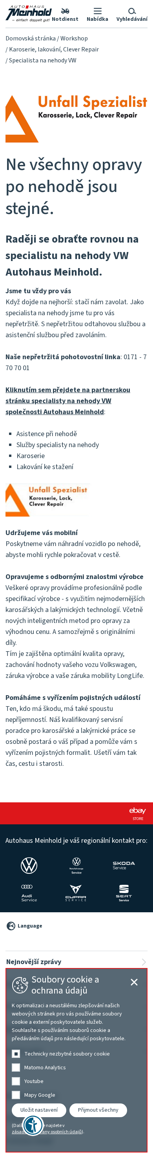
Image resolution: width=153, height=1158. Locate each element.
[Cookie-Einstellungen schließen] (134, 982)
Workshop (74, 38)
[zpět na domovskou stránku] (28, 13)
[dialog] (76, 1060)
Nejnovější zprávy (33, 962)
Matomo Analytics (45, 1068)
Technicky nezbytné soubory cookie (67, 1054)
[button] (97, 13)
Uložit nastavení (39, 1110)
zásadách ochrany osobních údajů (47, 1132)
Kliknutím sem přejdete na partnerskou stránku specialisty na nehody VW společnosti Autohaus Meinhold (67, 401)
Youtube (34, 1081)
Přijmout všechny (98, 1110)
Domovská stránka (30, 38)
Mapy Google (39, 1095)
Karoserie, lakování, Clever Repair (54, 49)
